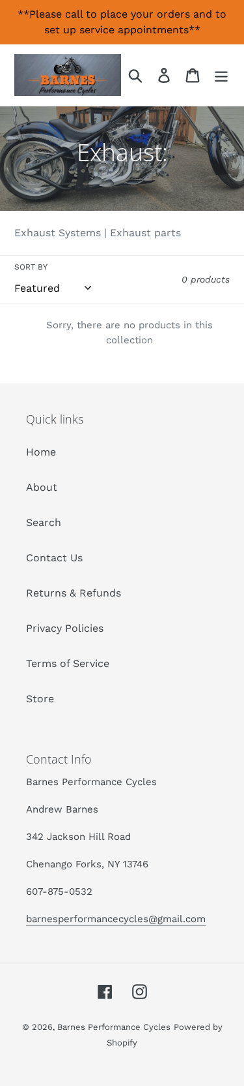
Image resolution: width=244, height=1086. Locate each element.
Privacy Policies (64, 628)
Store (40, 698)
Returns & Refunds (73, 593)
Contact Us (54, 557)
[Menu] (221, 75)
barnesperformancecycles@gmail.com (116, 919)
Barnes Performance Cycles (113, 1027)
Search (43, 522)
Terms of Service (67, 663)
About (41, 487)
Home (41, 452)
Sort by (30, 267)
